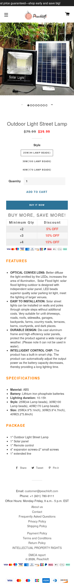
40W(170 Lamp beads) (37, 169)
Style (37, 145)
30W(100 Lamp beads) (37, 161)
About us (37, 507)
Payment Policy (37, 533)
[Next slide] (51, 104)
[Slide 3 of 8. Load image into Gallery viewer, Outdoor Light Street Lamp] (33, 105)
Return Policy (37, 543)
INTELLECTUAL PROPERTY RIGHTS (37, 548)
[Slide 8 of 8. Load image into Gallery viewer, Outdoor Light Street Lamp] (46, 105)
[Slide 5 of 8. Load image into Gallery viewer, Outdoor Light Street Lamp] (38, 105)
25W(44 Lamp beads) (36, 152)
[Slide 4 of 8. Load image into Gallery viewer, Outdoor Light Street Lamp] (36, 105)
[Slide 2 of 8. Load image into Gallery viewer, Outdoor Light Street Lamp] (30, 105)
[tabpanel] (37, 58)
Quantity (15, 181)
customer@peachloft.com (41, 491)
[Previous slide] (22, 104)
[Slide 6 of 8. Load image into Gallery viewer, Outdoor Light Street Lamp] (41, 105)
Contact (37, 512)
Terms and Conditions (37, 538)
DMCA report (37, 555)
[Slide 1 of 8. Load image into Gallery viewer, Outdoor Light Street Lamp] (28, 105)
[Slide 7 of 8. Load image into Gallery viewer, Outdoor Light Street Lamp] (43, 105)
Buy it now (37, 205)
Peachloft (43, 559)
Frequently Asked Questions (37, 516)
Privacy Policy (37, 521)
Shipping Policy (37, 526)
